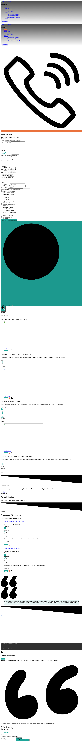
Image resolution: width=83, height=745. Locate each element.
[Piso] (12, 161)
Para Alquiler (10, 11)
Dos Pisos (6, 199)
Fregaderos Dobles (8, 201)
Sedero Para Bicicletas (9, 214)
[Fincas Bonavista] (6, 1)
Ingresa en (19, 738)
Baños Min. (4, 175)
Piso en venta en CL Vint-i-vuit (14, 522)
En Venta (9, 9)
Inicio (5, 7)
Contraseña (3, 736)
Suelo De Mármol (8, 215)
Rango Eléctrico (7, 209)
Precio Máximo (5, 169)
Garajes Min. (4, 177)
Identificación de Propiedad (8, 189)
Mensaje (3, 150)
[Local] (12, 159)
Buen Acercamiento (8, 192)
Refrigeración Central (9, 210)
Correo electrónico (5, 140)
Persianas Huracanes (9, 204)
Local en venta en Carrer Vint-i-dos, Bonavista (16, 456)
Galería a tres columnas (13, 15)
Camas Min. (4, 174)
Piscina (5, 205)
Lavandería (6, 202)
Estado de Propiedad (6, 155)
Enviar (2, 23)
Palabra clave (4, 187)
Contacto (6, 18)
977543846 (5, 21)
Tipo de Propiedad (5, 161)
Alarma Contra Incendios (10, 191)
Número (3, 142)
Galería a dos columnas (13, 14)
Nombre (3, 139)
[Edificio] (12, 158)
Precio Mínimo (5, 168)
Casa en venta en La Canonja (10, 401)
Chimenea (6, 197)
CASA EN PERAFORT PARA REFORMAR (16, 354)
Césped (5, 196)
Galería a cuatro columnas (13, 17)
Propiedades (7, 8)
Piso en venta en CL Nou (12, 548)
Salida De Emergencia (9, 212)
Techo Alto (6, 218)
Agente (3, 182)
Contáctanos (4, 492)
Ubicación (3, 166)
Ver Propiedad (7, 348)
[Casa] (12, 156)
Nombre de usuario (5, 735)
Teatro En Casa (7, 217)
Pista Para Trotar (8, 207)
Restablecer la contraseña (23, 740)
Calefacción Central (8, 194)
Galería (6, 12)
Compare (3, 659)
